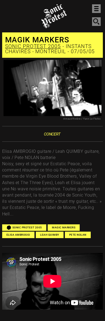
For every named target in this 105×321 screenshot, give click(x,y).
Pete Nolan (77, 234)
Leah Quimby (49, 234)
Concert (52, 134)
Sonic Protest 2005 (33, 46)
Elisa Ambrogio (18, 234)
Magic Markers (63, 227)
